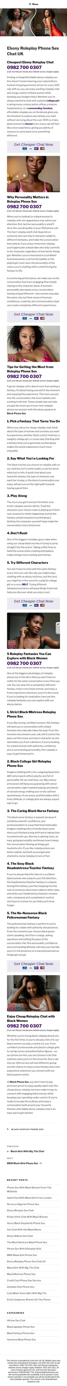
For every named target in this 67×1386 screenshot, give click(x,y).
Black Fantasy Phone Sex (27, 1129)
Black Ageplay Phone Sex (21, 1326)
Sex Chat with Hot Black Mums (24, 1229)
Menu (35, 4)
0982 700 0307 (24, 67)
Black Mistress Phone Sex (21, 1274)
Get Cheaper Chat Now (33, 145)
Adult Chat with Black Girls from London (29, 1197)
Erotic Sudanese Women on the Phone (28, 1299)
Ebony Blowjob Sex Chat (20, 1210)
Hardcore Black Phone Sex (21, 1339)
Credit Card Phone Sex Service (24, 1280)
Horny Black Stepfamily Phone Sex (26, 1223)
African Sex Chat (16, 1320)
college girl (53, 100)
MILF (25, 584)
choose (29, 123)
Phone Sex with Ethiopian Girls (24, 1248)
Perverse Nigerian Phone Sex (23, 1204)
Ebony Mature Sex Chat (20, 1236)
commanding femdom (40, 108)
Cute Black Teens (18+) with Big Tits (26, 1293)
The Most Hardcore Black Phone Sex (27, 1242)
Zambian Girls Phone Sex (20, 1286)
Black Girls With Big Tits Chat (23, 1267)
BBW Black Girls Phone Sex (22, 1255)
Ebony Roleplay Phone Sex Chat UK (26, 1261)
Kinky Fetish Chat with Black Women (27, 1216)
